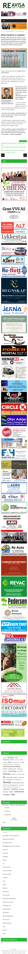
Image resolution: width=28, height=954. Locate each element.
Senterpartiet (21, 785)
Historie (5, 860)
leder (4, 881)
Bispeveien (6, 759)
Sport (4, 926)
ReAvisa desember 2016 (8, 71)
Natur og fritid (6, 895)
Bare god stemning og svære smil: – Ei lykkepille (13, 150)
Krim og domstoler (7, 870)
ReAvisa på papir (7, 923)
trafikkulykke (6, 789)
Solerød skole (9, 786)
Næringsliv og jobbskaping (9, 898)
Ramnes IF (14, 774)
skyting (4, 786)
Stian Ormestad (19, 31)
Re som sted (6, 919)
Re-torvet (9, 777)
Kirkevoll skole (18, 764)
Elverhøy (5, 762)
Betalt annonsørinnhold (8, 839)
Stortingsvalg (15, 786)
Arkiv (4, 822)
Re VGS (5, 785)
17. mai (4, 757)
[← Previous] (3, 155)
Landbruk (5, 877)
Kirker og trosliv (6, 867)
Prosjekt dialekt (6, 909)
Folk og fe (23, 141)
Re (4, 777)
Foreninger (5, 853)
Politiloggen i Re (7, 905)
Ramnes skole (21, 774)
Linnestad (20, 771)
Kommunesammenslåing (11, 766)
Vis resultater (14, 819)
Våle (13, 794)
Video (4, 933)
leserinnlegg (12, 771)
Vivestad (6, 795)
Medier (4, 884)
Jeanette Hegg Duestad (7, 764)
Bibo (16, 757)
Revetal (13, 152)
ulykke (11, 792)
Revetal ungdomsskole (18, 782)
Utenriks (5, 930)
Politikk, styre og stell (8, 902)
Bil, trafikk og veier (7, 842)
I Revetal (7, 807)
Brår (21, 759)
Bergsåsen (10, 757)
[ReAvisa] (14, 8)
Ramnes (6, 774)
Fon (9, 762)
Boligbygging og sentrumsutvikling (11, 846)
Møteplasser (6, 891)
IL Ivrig (22, 762)
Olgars (8, 152)
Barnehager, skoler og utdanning (11, 835)
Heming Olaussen (15, 762)
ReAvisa (15, 777)
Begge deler (8, 814)
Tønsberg (14, 789)
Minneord (5, 888)
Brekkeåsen (17, 759)
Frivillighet (5, 856)
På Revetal (7, 811)
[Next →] (25, 155)
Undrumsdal (19, 792)
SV (19, 786)
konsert (5, 769)
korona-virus (12, 769)
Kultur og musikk (7, 874)
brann (12, 759)
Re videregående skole (13, 785)
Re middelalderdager (17, 779)
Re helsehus (9, 779)
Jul (13, 764)
